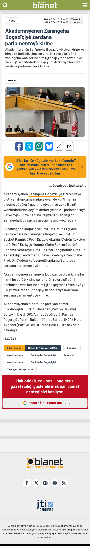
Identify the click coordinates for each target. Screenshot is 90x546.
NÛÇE (12, 20)
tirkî (72, 185)
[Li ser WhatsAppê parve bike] (39, 146)
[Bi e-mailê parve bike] (69, 146)
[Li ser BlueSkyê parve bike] (49, 146)
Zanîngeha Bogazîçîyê (44, 362)
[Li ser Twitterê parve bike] (29, 146)
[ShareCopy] (59, 146)
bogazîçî (69, 354)
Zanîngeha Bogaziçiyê (20, 369)
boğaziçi (72, 347)
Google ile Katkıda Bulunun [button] (49, 403)
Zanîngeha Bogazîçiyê (45, 194)
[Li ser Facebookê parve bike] (19, 146)
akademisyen (15, 362)
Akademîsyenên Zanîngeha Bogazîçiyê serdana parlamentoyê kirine (37, 37)
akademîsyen (15, 354)
